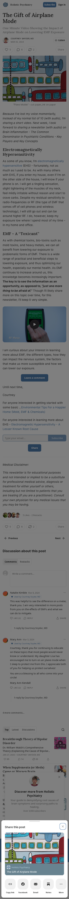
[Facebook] (23, 884)
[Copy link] (10, 884)
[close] (62, 826)
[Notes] (48, 884)
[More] (61, 884)
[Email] (35, 884)
